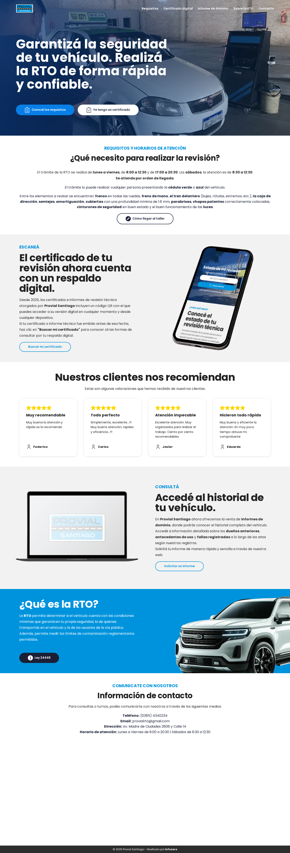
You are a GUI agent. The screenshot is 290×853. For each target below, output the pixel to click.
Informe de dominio (213, 8)
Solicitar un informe (179, 566)
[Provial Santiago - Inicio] (24, 8)
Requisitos (150, 8)
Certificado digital (178, 8)
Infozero (171, 849)
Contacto (266, 8)
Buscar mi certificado (45, 347)
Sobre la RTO (243, 8)
